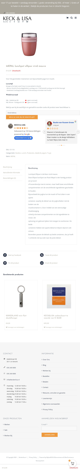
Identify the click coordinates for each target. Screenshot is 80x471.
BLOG (5, 22)
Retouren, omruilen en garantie (54, 393)
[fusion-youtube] (27, 22)
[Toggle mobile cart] (67, 18)
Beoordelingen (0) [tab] (9, 178)
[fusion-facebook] (14, 22)
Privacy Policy (48, 409)
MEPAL (13, 156)
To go (49, 153)
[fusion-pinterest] (23, 22)
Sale (5, 430)
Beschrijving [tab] (7, 167)
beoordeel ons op (22, 138)
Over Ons (46, 359)
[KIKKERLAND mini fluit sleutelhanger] (21, 296)
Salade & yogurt (40, 153)
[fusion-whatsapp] (10, 22)
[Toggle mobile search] (72, 18)
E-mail (44, 424)
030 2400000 (10, 13)
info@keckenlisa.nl (13, 380)
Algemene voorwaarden (51, 404)
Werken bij (47, 371)
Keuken (18, 153)
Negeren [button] (65, 6)
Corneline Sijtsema (61, 122)
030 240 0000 (11, 368)
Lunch (24, 153)
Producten (30, 153)
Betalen (45, 382)
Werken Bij (8, 435)
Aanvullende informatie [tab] (11, 172)
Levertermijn (47, 398)
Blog (44, 365)
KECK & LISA (19, 125)
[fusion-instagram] (18, 22)
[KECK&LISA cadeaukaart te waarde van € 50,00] (59, 296)
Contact (45, 387)
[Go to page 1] (59, 145)
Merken (7, 424)
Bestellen (46, 376)
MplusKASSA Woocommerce (54, 457)
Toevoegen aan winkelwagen (15, 327)
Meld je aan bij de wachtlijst (22, 117)
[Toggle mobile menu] (76, 18)
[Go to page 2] (61, 145)
